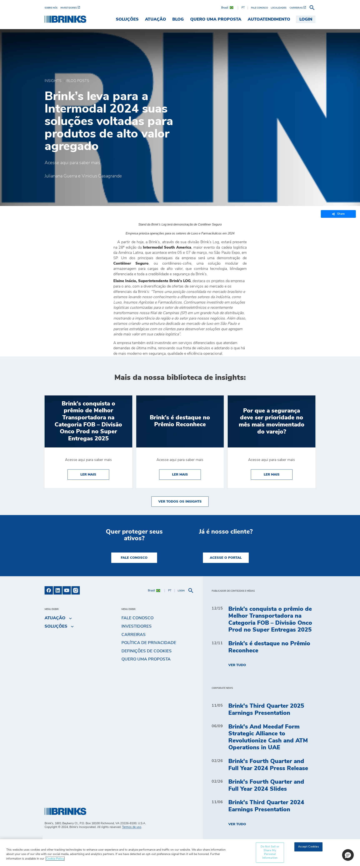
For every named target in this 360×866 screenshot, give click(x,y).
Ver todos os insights (180, 501)
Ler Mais (94, 474)
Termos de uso (131, 827)
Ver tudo (237, 665)
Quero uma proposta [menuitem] (215, 19)
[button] (348, 855)
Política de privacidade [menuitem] (148, 643)
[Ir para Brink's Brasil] (65, 19)
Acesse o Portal (226, 557)
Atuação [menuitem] (155, 19)
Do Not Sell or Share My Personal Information (270, 852)
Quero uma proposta (146, 659)
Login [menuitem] (305, 19)
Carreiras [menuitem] (133, 635)
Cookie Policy (55, 858)
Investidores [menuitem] (136, 626)
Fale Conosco (134, 557)
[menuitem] (52, 7)
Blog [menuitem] (178, 19)
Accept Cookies (308, 846)
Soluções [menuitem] (127, 19)
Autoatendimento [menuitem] (269, 19)
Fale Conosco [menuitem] (137, 618)
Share (341, 213)
